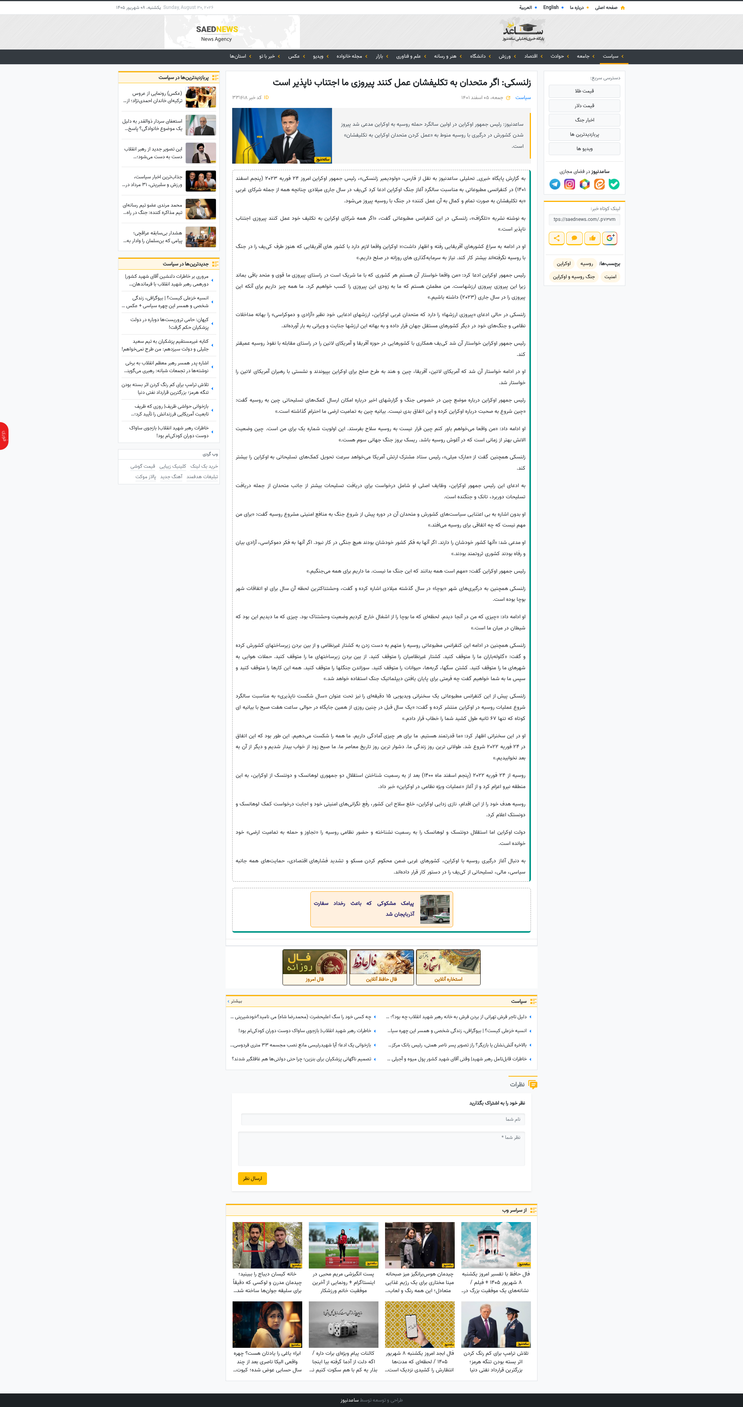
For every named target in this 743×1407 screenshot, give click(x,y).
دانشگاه (478, 56)
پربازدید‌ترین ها (584, 134)
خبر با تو (267, 56)
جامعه (584, 56)
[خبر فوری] (4, 436)
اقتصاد (531, 56)
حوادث (558, 56)
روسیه (586, 264)
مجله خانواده (350, 56)
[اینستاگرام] (569, 184)
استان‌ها (238, 56)
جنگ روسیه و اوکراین (574, 277)
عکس (294, 56)
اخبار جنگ (584, 120)
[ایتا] (599, 184)
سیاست (611, 56)
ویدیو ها (585, 149)
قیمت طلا (584, 91)
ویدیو (319, 56)
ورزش (505, 56)
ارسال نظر (252, 1178)
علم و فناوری (409, 56)
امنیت (610, 277)
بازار (380, 56)
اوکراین (564, 264)
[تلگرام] (555, 184)
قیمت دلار (584, 106)
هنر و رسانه (446, 56)
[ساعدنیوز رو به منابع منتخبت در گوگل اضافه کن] (609, 238)
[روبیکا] (584, 184)
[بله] (614, 184)
